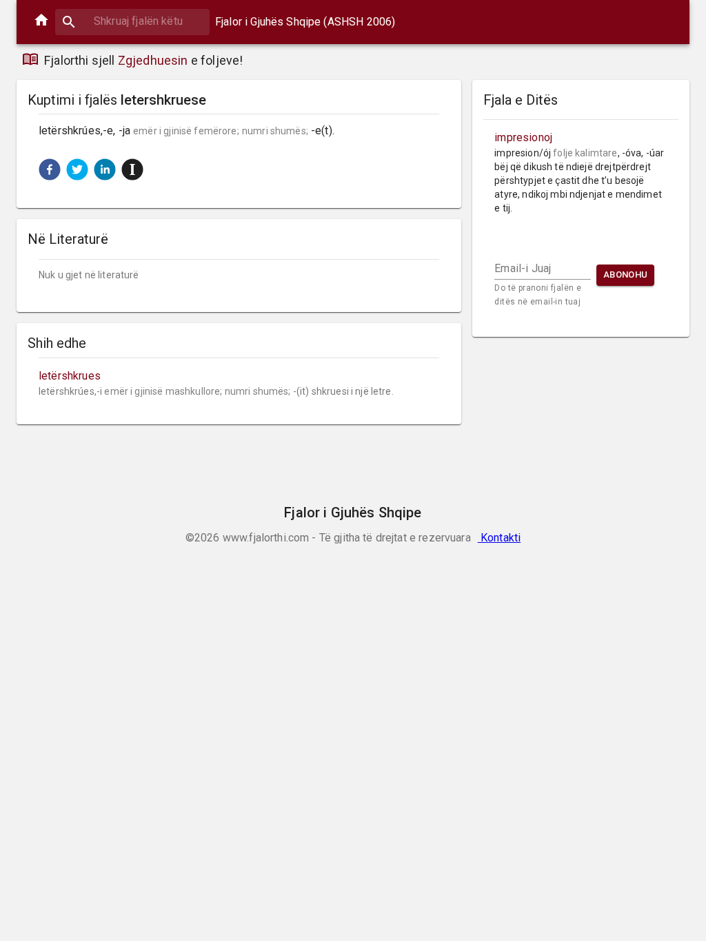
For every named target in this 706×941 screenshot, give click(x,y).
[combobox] (132, 21)
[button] (50, 169)
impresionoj (523, 137)
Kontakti (499, 537)
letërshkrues (70, 375)
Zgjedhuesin (153, 60)
